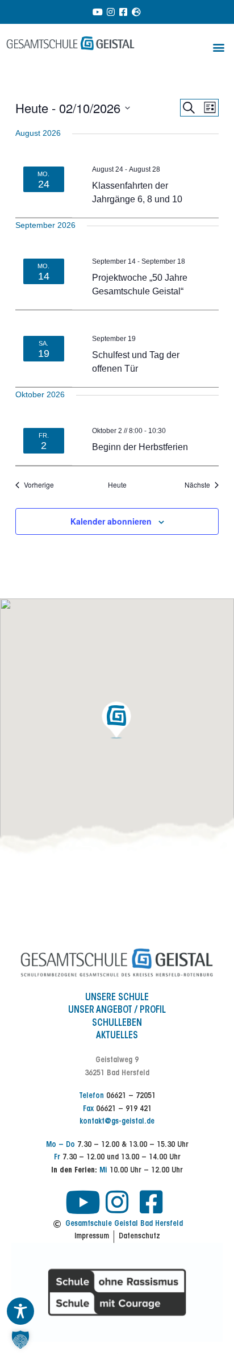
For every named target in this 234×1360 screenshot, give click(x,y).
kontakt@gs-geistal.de (117, 1122)
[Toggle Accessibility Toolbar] (20, 1311)
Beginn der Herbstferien (140, 447)
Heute (117, 484)
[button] (219, 47)
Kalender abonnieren (111, 521)
